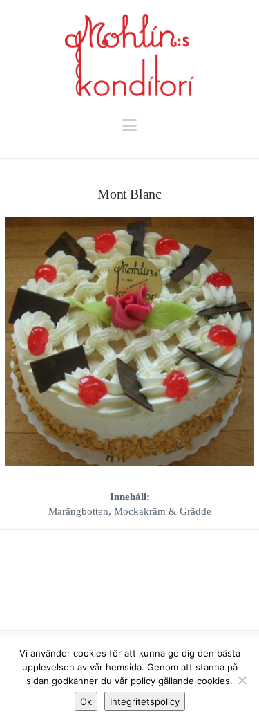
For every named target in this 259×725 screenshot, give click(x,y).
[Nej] (242, 680)
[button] (129, 125)
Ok (86, 701)
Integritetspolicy (145, 701)
